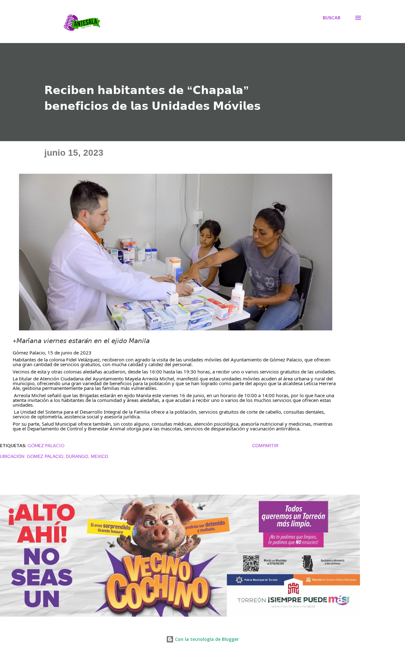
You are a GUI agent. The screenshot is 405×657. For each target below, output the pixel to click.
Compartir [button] (265, 445)
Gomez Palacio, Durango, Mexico (67, 456)
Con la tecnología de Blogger (206, 639)
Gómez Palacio (46, 445)
